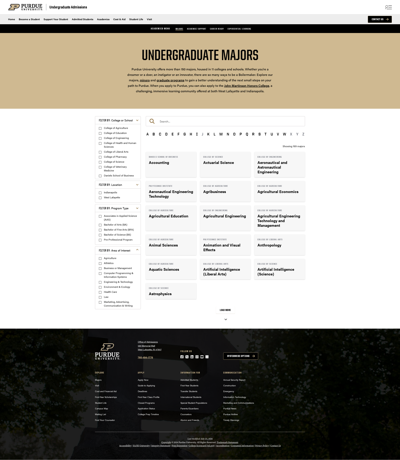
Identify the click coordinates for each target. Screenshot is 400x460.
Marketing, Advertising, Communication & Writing (118, 303)
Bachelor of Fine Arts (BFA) (119, 229)
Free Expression (179, 445)
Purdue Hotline (230, 414)
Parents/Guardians (189, 408)
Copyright (166, 442)
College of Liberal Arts (116, 151)
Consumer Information (242, 445)
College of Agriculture (116, 128)
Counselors (186, 414)
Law (106, 297)
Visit (149, 19)
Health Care (110, 292)
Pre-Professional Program (118, 239)
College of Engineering (116, 138)
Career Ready (217, 28)
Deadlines (142, 391)
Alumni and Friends (189, 420)
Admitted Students (82, 19)
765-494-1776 (145, 357)
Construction (229, 385)
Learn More (171, 164)
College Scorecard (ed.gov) (202, 445)
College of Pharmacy (115, 156)
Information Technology (234, 397)
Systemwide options (238, 356)
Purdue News (229, 408)
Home (11, 19)
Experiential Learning (239, 28)
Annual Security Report (234, 379)
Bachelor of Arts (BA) (115, 224)
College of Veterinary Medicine (115, 168)
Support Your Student (56, 19)
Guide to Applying (146, 385)
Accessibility (125, 445)
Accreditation (222, 445)
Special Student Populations (193, 402)
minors (145, 80)
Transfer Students (188, 391)
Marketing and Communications (238, 402)
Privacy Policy (262, 445)
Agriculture (110, 258)
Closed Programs (146, 402)
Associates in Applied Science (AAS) (120, 217)
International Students (190, 397)
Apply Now (143, 379)
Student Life (136, 19)
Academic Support (196, 28)
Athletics (109, 263)
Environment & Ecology (117, 287)
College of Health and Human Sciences (120, 144)
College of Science (114, 161)
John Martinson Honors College (246, 85)
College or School (116, 120)
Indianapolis (110, 192)
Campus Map (101, 408)
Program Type (113, 208)
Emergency (228, 391)
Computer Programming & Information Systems (118, 275)
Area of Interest (114, 250)
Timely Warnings (231, 420)
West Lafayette (112, 197)
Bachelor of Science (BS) (117, 234)
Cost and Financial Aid (106, 391)
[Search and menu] (388, 7)
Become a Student (29, 19)
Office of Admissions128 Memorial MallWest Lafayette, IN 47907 (150, 345)
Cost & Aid (119, 19)
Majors (179, 28)
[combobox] (225, 121)
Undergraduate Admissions (68, 7)
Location (110, 185)
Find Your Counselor (105, 420)
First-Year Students (189, 385)
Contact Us (377, 19)
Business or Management (118, 268)
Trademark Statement (227, 442)
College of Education (115, 133)
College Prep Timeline (148, 414)
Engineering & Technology (118, 282)
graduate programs (170, 80)
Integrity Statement (160, 445)
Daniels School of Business (119, 175)
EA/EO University (141, 445)
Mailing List (100, 414)
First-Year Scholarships (106, 397)
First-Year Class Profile (148, 397)
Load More (225, 310)
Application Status (146, 408)
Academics (103, 19)
